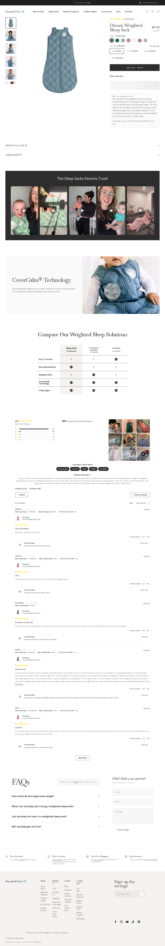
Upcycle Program (80, 896)
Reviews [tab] (21, 489)
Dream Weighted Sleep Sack (31, 519)
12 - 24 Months (150, 51)
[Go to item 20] (10, 61)
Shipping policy (37, 942)
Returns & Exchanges (56, 903)
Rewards (68, 890)
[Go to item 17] (10, 35)
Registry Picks (79, 908)
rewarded (21, 860)
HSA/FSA (56, 908)
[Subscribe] (141, 894)
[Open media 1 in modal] (60, 60)
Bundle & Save (43, 909)
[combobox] (149, 2)
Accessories (45, 904)
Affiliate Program (80, 914)
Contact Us (55, 893)
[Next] (96, 64)
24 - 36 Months (117, 58)
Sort (131, 503)
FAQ (54, 888)
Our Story (78, 889)
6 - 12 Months (133, 51)
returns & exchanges (150, 860)
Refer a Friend (79, 902)
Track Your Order (54, 914)
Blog (66, 886)
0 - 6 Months (116, 51)
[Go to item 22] (10, 74)
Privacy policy (17, 942)
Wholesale (80, 919)
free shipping (99, 860)
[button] (122, 19)
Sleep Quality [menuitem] (63, 469)
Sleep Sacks (43, 887)
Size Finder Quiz (67, 908)
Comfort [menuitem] (75, 469)
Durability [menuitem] (103, 469)
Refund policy (9, 942)
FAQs (76, 782)
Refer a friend (57, 860)
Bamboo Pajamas (44, 893)
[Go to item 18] (10, 48)
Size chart (156, 46)
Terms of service (27, 942)
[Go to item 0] (10, 23)
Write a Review (142, 495)
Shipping (55, 898)
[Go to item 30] (10, 86)
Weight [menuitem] (93, 469)
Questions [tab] (35, 489)
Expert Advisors (68, 895)
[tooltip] (90, 475)
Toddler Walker (44, 899)
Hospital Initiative (67, 900)
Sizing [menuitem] (84, 469)
